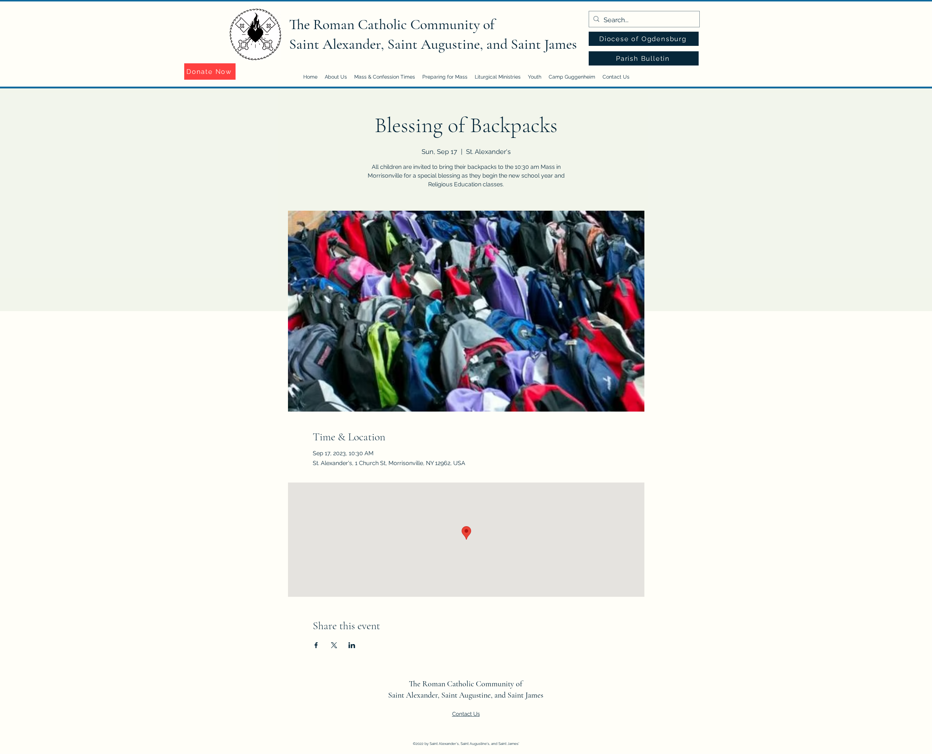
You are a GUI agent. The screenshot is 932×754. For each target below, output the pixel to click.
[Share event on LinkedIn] (351, 645)
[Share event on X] (334, 645)
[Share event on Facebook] (316, 645)
